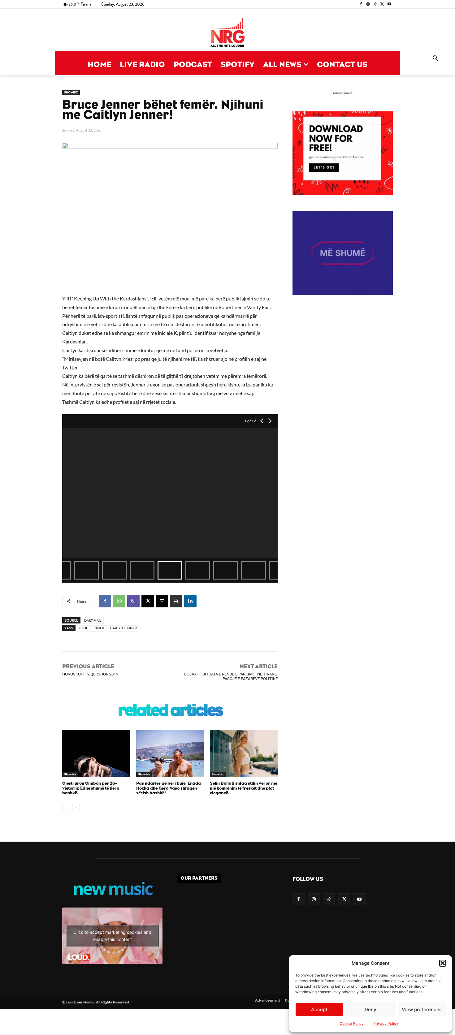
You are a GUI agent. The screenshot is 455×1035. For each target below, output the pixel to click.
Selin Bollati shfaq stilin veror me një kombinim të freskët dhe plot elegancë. (243, 788)
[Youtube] (389, 4)
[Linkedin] (190, 601)
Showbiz (71, 92)
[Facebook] (361, 4)
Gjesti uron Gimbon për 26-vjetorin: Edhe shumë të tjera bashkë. (90, 788)
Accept (319, 1009)
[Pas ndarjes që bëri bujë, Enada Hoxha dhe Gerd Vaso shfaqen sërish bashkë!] (170, 753)
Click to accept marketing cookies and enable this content (112, 935)
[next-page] (76, 808)
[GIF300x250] (342, 253)
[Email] (162, 601)
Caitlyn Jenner (123, 628)
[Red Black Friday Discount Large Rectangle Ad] (342, 193)
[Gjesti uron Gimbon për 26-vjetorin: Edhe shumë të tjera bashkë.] (96, 753)
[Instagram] (368, 4)
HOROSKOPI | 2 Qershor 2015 (90, 674)
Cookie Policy (352, 1023)
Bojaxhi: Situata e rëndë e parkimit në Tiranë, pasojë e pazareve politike (231, 676)
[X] (382, 4)
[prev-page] (66, 808)
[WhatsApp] (119, 601)
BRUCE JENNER (91, 628)
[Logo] (227, 33)
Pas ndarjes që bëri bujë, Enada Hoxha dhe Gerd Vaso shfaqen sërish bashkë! (168, 788)
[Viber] (133, 601)
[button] (443, 963)
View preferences (422, 1009)
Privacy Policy (385, 1023)
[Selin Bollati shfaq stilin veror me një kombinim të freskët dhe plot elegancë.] (244, 753)
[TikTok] (375, 4)
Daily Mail (92, 620)
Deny (370, 1009)
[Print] (176, 601)
